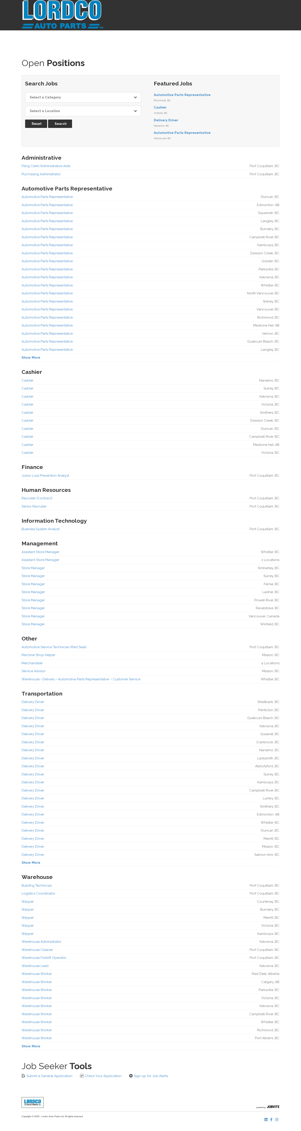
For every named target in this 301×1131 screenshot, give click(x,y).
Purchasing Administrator (41, 174)
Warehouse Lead (35, 966)
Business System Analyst (40, 529)
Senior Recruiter (34, 506)
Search (61, 124)
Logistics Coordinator (38, 893)
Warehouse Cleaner (37, 950)
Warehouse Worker (37, 974)
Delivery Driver (166, 120)
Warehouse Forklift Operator (44, 958)
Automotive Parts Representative (182, 95)
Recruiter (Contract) (37, 498)
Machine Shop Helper (38, 655)
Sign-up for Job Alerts (150, 1076)
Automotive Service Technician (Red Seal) (54, 647)
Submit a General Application (49, 1076)
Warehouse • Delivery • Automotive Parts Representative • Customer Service (81, 679)
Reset (37, 124)
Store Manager (33, 568)
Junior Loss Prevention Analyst (45, 476)
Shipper (28, 902)
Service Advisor (34, 671)
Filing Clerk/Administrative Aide (46, 166)
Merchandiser (32, 663)
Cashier (160, 107)
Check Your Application (102, 1076)
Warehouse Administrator (41, 942)
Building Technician (37, 885)
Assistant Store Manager (40, 552)
